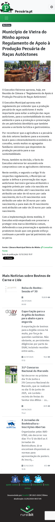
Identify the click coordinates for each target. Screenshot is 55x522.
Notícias (7, 25)
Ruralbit (25, 495)
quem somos (12, 484)
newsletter (37, 484)
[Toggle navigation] (51, 7)
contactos (25, 484)
